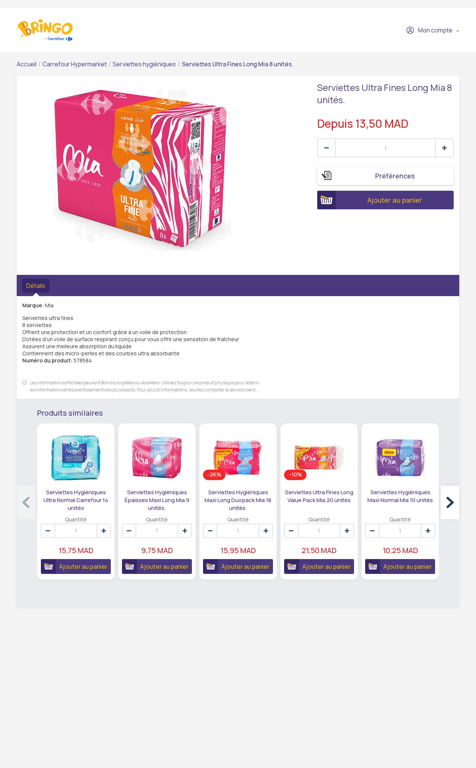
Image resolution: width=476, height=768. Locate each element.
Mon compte (435, 30)
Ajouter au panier (394, 200)
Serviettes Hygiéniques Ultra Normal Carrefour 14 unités (76, 500)
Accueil (26, 64)
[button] (450, 502)
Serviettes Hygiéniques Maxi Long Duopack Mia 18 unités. (238, 500)
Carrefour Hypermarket (74, 64)
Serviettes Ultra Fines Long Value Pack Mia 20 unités (319, 496)
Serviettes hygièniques (144, 64)
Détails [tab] (35, 286)
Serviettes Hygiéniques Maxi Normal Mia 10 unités (400, 496)
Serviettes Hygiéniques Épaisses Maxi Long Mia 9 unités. (157, 500)
